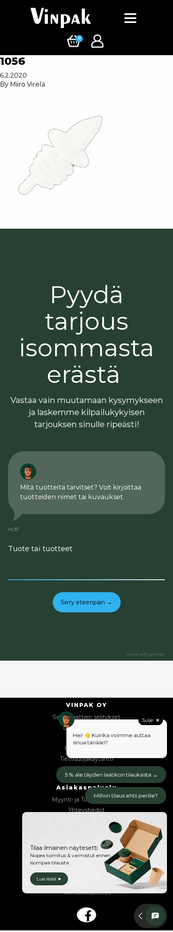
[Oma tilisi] (98, 40)
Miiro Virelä (27, 84)
